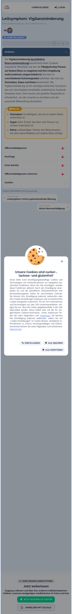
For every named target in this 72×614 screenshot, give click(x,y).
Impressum (45, 315)
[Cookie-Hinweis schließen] (62, 261)
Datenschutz (15, 329)
